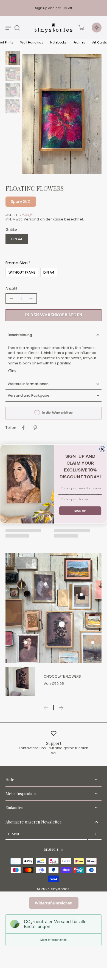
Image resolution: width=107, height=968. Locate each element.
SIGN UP (80, 510)
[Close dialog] (102, 449)
